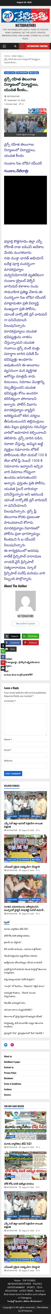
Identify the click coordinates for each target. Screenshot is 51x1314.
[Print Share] (3, 666)
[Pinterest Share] (3, 660)
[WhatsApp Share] (3, 649)
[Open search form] (15, 46)
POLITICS (37, 1283)
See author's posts (25, 623)
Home (17, 1280)
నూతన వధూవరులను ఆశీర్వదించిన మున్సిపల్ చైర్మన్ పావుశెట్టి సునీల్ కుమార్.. (24, 908)
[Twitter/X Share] (3, 643)
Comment (10, 700)
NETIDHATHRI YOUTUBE (37, 46)
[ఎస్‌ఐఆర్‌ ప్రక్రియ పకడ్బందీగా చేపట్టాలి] (25, 849)
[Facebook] (5, 1044)
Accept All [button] (26, 1308)
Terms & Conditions (12, 1083)
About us (8, 1056)
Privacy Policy (10, 1072)
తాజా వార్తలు (34, 73)
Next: (18, 672)
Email (7, 750)
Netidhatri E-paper (12, 1061)
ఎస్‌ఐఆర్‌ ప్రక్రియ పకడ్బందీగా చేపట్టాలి (22, 866)
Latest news (10, 73)
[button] (4, 46)
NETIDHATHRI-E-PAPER (19, 1283)
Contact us (9, 1067)
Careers (7, 1094)
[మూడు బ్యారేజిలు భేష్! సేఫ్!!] (25, 1125)
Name (8, 739)
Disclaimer (8, 1078)
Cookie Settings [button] (11, 1308)
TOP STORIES (28, 1280)
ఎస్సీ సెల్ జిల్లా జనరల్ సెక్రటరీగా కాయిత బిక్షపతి (23, 824)
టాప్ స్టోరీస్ (10, 1136)
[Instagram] (12, 1044)
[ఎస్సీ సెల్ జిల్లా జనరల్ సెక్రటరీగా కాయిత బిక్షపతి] (25, 805)
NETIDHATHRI (25, 25)
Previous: (22, 662)
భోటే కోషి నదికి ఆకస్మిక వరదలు (19, 1183)
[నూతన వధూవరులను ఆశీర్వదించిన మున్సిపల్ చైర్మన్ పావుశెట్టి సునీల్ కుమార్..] (25, 888)
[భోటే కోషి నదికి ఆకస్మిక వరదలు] (25, 1165)
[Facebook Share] (3, 655)
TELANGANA (22, 73)
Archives (8, 1089)
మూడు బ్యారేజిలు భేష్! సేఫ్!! (18, 1143)
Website (8, 760)
